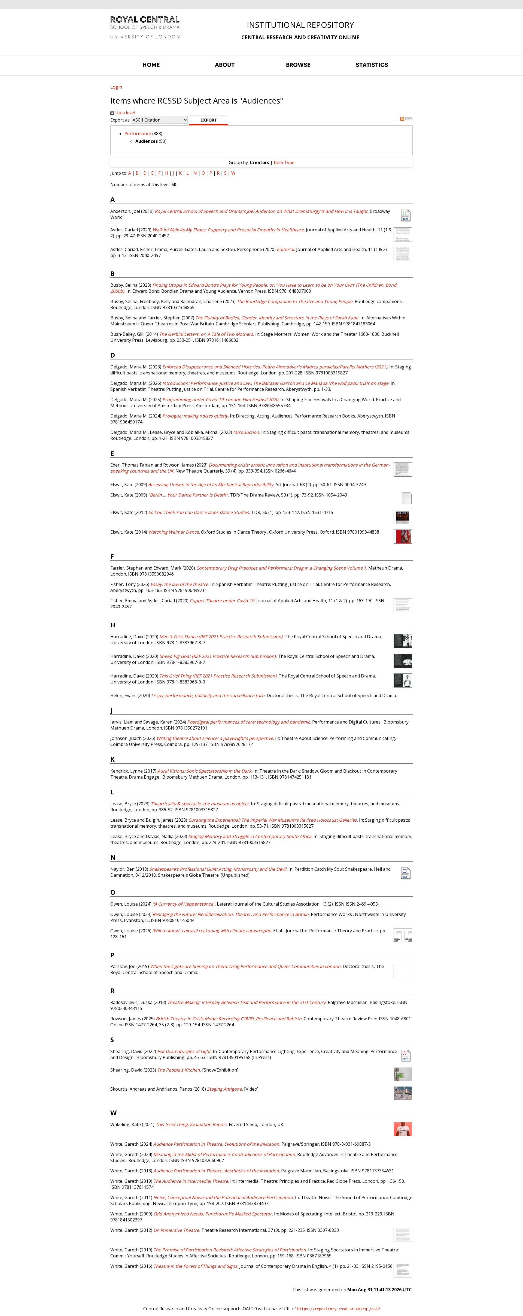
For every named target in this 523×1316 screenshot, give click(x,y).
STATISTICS (372, 65)
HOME (151, 65)
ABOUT (225, 65)
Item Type (284, 162)
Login (116, 87)
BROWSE (298, 65)
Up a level (124, 113)
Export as (120, 120)
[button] (208, 120)
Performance (137, 134)
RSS (408, 119)
